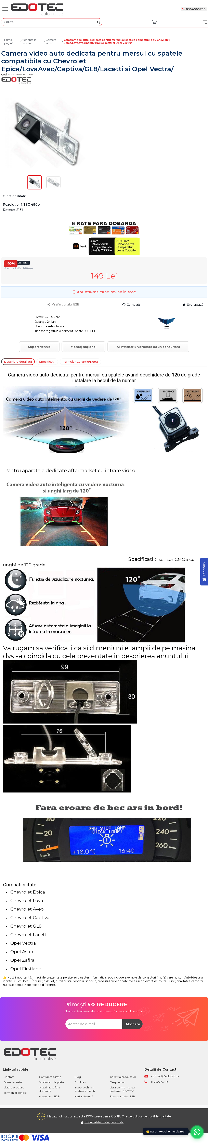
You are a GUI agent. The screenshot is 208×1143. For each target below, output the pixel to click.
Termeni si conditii (15, 1092)
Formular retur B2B (122, 1096)
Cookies (80, 1082)
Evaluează (195, 304)
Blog (78, 1076)
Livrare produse (14, 1087)
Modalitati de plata (51, 1082)
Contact (9, 1076)
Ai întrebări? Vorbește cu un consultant (148, 347)
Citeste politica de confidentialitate (146, 1116)
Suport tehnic (39, 347)
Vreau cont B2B (49, 1096)
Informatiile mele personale (104, 1122)
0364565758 (196, 9)
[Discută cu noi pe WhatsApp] (197, 1132)
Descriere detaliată (18, 361)
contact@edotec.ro (165, 1076)
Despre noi (117, 1082)
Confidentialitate (50, 1076)
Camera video (51, 41)
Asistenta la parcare (29, 41)
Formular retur (13, 1082)
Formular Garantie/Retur (80, 361)
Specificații (47, 361)
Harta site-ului (84, 1096)
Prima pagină (8, 41)
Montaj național (83, 347)
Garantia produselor (123, 1076)
